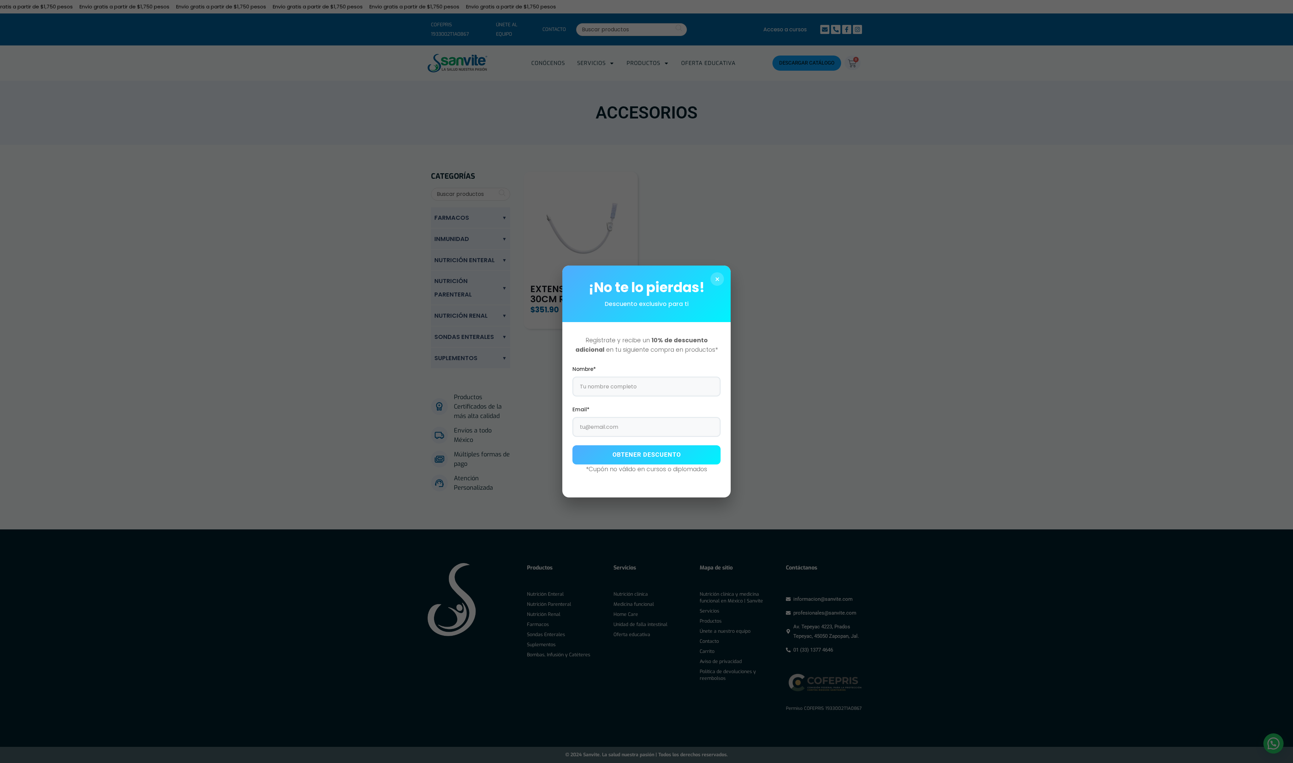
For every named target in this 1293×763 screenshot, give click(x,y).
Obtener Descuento (646, 454)
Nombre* (584, 369)
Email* (581, 409)
